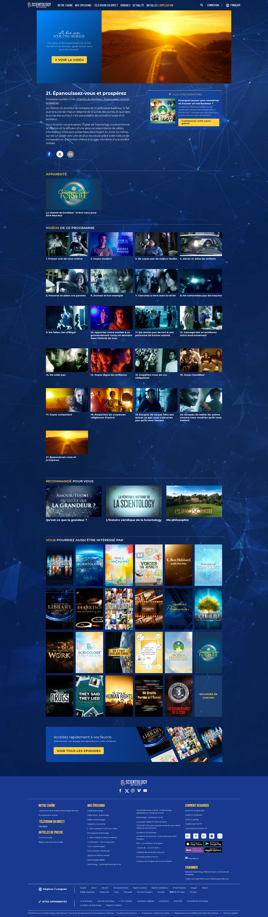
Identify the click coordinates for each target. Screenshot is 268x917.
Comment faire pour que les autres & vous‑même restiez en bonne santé (158, 826)
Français (193, 892)
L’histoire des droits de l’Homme (150, 852)
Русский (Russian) (145, 892)
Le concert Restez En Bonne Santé (151, 822)
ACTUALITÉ (138, 5)
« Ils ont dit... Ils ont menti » (148, 848)
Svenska (161, 892)
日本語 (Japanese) (87, 892)
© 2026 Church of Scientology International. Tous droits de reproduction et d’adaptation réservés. (71, 913)
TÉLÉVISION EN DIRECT (106, 5)
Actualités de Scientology (197, 901)
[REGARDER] (208, 565)
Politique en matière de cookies (155, 913)
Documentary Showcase (98, 851)
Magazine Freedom (114, 905)
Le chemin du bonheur (146, 832)
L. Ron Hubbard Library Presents (102, 837)
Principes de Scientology (98, 833)
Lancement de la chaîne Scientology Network (59, 810)
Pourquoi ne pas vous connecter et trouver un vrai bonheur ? (198, 102)
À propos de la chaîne (48, 815)
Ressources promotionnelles (51, 842)
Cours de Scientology (105, 901)
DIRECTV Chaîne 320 (194, 810)
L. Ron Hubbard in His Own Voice (102, 828)
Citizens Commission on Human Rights (154, 861)
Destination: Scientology (98, 815)
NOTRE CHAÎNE (65, 5)
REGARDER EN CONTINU (208, 696)
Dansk (94, 888)
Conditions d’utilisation (126, 913)
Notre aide (178, 901)
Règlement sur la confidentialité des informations (196, 913)
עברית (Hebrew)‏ (179, 888)
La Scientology (86, 901)
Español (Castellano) (160, 888)
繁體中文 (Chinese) (177, 892)
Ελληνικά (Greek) (121, 888)
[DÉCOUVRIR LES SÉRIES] (59, 565)
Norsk (116, 892)
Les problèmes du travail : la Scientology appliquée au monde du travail (154, 811)
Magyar (194, 888)
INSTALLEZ (159, 5)
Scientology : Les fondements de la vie (104, 864)
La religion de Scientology (90, 905)
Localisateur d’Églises (145, 901)
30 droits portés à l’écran (147, 857)
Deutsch (105, 888)
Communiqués (45, 837)
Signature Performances (98, 855)
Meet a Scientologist (96, 819)
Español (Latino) (140, 888)
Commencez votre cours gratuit (196, 122)
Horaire (43, 826)
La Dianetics (164, 901)
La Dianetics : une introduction (101, 842)
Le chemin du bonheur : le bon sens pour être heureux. (156, 837)
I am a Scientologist (96, 846)
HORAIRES (125, 5)
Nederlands (104, 892)
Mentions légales (230, 913)
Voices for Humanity (96, 824)
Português (128, 892)
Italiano (205, 888)
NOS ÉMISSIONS (83, 5)
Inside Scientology (95, 810)
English (83, 888)
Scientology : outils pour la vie (149, 817)
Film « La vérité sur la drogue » (149, 843)
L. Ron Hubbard (125, 901)
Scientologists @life (96, 860)
